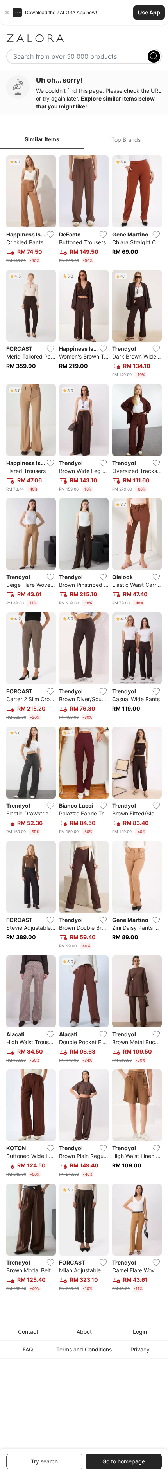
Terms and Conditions (84, 1349)
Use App (149, 12)
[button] (84, 12)
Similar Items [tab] (42, 139)
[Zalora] (84, 38)
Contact (28, 1331)
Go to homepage (123, 1461)
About (84, 1331)
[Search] (154, 56)
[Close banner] (7, 12)
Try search (44, 1461)
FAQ (28, 1349)
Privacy (140, 1349)
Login (140, 1331)
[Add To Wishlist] (50, 234)
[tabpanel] (84, 725)
